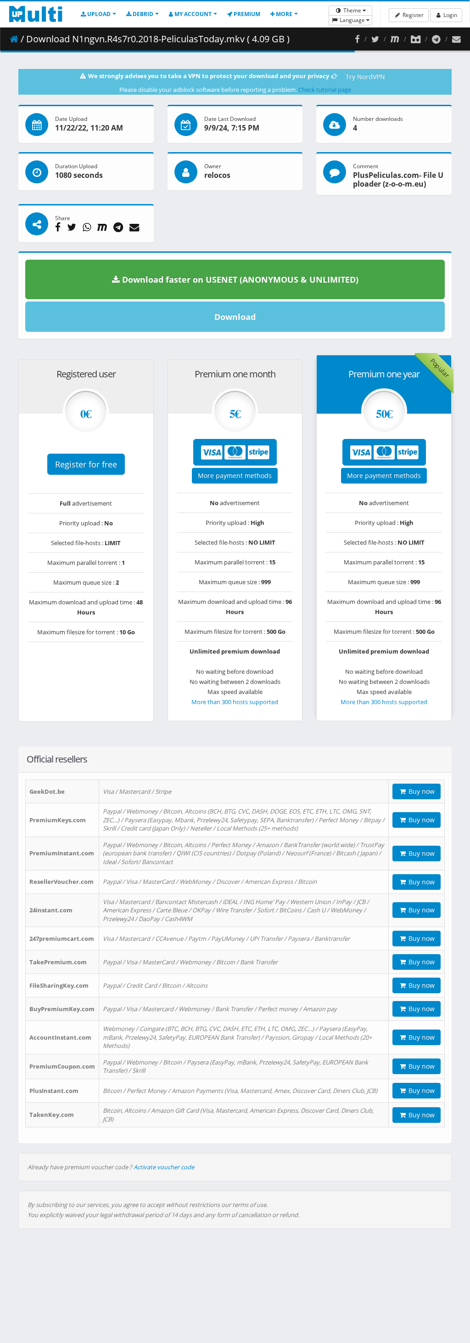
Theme (352, 10)
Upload (98, 14)
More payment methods (235, 475)
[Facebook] (357, 39)
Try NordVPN (365, 76)
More (283, 14)
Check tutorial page (324, 89)
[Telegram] (436, 39)
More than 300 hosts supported (234, 702)
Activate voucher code (164, 1167)
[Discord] (415, 39)
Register (412, 15)
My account (192, 14)
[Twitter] (375, 39)
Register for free (86, 464)
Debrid (142, 14)
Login (449, 15)
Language (352, 20)
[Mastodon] (395, 39)
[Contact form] (456, 39)
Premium (246, 14)
